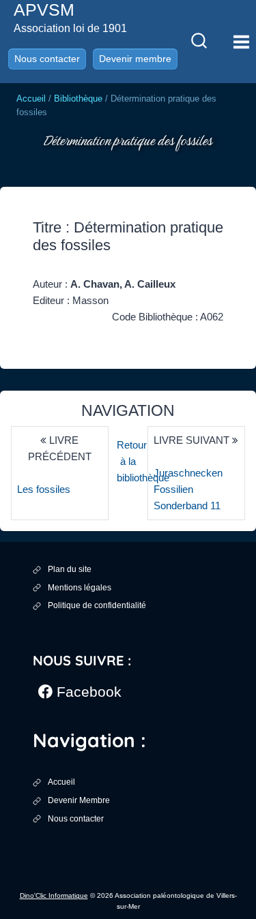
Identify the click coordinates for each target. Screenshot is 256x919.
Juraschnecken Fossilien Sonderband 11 (188, 489)
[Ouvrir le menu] (241, 42)
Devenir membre (135, 58)
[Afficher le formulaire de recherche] (198, 41)
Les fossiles (43, 489)
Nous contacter (47, 58)
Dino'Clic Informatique (54, 895)
